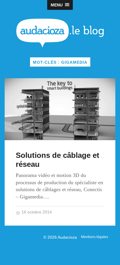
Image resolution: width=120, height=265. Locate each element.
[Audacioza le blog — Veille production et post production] (60, 33)
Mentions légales (94, 237)
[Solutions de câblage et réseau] (60, 109)
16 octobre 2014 (36, 212)
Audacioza (67, 237)
